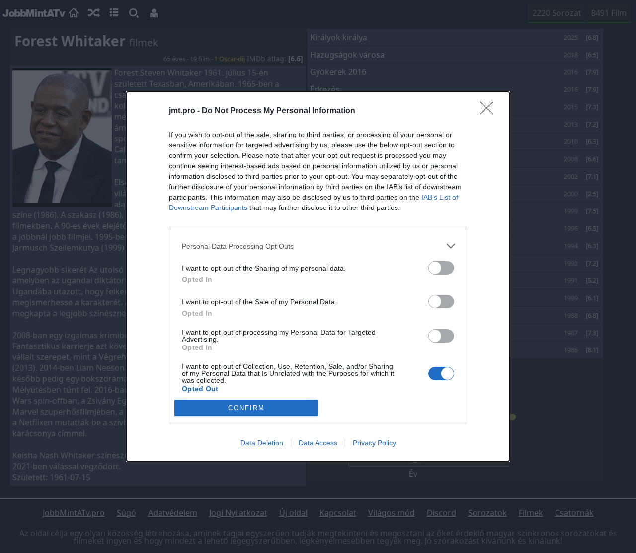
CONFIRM (246, 408)
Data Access (318, 443)
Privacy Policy (374, 443)
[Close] (489, 111)
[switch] (441, 268)
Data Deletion (261, 443)
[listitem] (318, 246)
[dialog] (318, 276)
